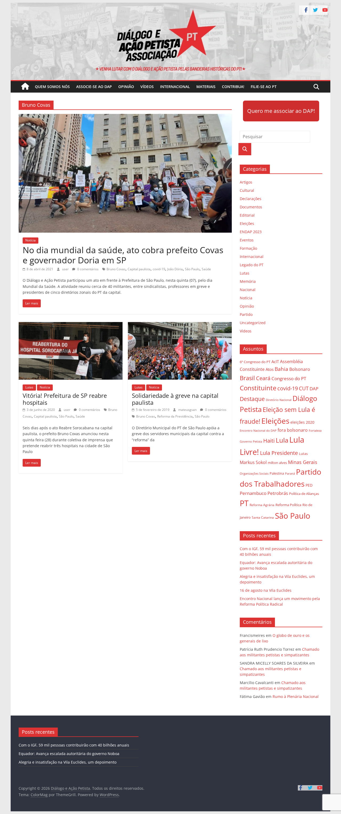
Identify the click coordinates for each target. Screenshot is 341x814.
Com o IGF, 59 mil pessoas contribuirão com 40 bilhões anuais (74, 745)
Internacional (175, 86)
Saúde (206, 269)
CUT (303, 388)
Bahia (281, 368)
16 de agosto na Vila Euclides (265, 590)
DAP (314, 389)
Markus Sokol (253, 462)
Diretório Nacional (278, 400)
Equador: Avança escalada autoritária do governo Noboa (69, 753)
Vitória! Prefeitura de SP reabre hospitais (65, 398)
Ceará (263, 378)
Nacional (247, 289)
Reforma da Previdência (175, 416)
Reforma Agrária (262, 505)
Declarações (250, 198)
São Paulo (192, 269)
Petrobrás (277, 493)
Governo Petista (251, 441)
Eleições (247, 223)
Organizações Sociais (254, 473)
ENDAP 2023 (251, 231)
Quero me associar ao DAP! (281, 110)
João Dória (175, 269)
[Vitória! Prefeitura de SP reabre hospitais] (71, 325)
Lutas (29, 387)
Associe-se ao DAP (94, 86)
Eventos (247, 240)
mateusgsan (187, 409)
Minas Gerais (302, 462)
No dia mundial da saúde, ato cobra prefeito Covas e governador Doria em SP (123, 255)
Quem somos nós (52, 86)
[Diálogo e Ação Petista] (170, 6)
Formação (248, 248)
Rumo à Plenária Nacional (296, 696)
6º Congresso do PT (255, 361)
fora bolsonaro (293, 430)
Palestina (277, 473)
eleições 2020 (302, 422)
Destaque (252, 399)
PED (309, 485)
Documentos (251, 206)
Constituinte (258, 387)
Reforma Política (288, 505)
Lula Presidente (279, 452)
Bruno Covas (116, 269)
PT (244, 503)
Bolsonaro (299, 369)
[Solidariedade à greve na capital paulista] (180, 325)
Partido (246, 314)
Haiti (269, 440)
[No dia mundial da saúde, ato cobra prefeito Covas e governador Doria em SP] (125, 117)
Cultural (247, 190)
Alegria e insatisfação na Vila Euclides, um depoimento (67, 762)
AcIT (275, 361)
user (66, 269)
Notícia (30, 240)
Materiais (206, 86)
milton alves (277, 462)
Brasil (247, 378)
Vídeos (147, 86)
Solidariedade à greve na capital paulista (175, 398)
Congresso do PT (288, 378)
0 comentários (87, 269)
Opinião (126, 86)
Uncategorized (253, 322)
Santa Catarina (263, 517)
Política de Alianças (304, 493)
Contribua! (233, 86)
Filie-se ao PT (264, 86)
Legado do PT (251, 264)
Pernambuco (253, 493)
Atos (270, 369)
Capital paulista (139, 269)
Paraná (290, 473)
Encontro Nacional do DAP (258, 430)
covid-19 (159, 269)
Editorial (247, 215)
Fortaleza (315, 430)
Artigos (246, 182)
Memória (248, 281)
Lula (282, 440)
